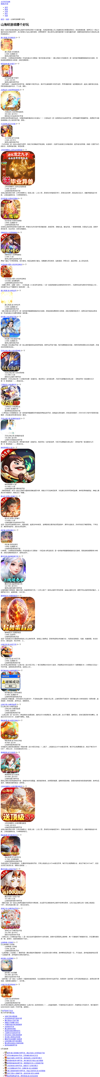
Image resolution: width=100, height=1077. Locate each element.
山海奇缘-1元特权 (7, 960)
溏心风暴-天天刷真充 (8, 37)
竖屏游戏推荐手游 (11, 1063)
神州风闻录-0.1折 (7, 447)
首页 (6, 7)
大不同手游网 (5, 2)
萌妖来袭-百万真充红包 (9, 853)
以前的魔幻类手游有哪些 (13, 1059)
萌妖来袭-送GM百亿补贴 (9, 738)
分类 (6, 11)
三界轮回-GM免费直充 (8, 384)
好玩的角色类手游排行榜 (13, 1036)
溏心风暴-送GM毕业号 (8, 290)
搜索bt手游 (4, 4)
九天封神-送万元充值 (8, 124)
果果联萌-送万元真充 (8, 770)
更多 (12, 1030)
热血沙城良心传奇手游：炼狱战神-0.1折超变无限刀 (24, 1076)
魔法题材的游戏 (10, 1046)
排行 (6, 13)
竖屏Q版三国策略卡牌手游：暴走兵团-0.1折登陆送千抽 (26, 1071)
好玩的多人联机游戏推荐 (13, 1053)
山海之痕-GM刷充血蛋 (8, 704)
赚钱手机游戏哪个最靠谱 (13, 1057)
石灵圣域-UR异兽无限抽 (9, 198)
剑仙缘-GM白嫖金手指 (8, 317)
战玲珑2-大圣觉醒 (7, 976)
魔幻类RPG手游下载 (12, 1038)
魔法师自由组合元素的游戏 (14, 1061)
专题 (6, 15)
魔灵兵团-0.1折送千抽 (8, 887)
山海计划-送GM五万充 (8, 644)
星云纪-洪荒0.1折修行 (8, 496)
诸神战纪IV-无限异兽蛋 (9, 596)
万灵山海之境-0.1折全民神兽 (10, 350)
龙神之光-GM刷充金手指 (9, 926)
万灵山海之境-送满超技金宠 (10, 418)
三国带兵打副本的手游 (12, 1051)
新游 (6, 9)
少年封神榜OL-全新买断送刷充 (11, 804)
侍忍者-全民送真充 (7, 530)
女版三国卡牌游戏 (11, 1034)
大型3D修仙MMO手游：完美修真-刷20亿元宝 (22, 1073)
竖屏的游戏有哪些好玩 (12, 1049)
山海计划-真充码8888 (8, 1002)
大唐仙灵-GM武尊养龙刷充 (10, 90)
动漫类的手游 (9, 1044)
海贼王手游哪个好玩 (12, 1040)
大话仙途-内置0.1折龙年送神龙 (11, 264)
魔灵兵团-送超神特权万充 (9, 556)
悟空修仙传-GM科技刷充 (9, 670)
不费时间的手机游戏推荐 (13, 1042)
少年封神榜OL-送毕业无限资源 (11, 150)
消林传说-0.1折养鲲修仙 (9, 232)
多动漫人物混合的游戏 (12, 1055)
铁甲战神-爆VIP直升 (8, 64)
